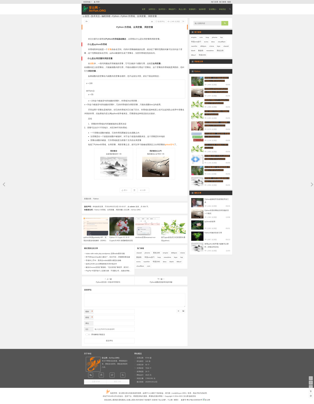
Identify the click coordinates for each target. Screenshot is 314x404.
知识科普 (202, 9)
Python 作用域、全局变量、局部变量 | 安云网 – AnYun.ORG (117, 210)
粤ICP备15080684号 (194, 400)
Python (115, 16)
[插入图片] (183, 311)
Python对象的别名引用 (213, 233)
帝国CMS (156, 262)
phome (147, 253)
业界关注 (152, 9)
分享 (144, 190)
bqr (181, 257)
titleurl (179, 262)
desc (165, 262)
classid (139, 253)
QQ (86, 329)
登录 (98, 2)
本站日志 (222, 9)
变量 (110, 49)
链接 (229, 2)
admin (132, 207)
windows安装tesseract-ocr (145, 237)
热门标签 (222, 2)
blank (172, 262)
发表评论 (161, 21)
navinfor (147, 262)
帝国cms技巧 (149, 257)
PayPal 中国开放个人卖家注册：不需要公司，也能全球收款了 (109, 271)
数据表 (139, 257)
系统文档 (156, 253)
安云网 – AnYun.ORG (97, 9)
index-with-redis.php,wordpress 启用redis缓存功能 (105, 253)
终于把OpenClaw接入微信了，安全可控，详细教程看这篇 (108, 257)
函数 (92, 63)
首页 (143, 9)
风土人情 (182, 9)
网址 (87, 323)
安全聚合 (212, 9)
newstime (167, 257)
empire (165, 253)
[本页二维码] (311, 396)
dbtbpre (174, 253)
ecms (138, 262)
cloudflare (140, 266)
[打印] (152, 21)
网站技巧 (172, 9)
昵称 (89, 311)
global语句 (169, 144)
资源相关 (192, 9)
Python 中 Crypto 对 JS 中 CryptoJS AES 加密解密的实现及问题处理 (121, 240)
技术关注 (162, 9)
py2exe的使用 (209, 221)
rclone (182, 253)
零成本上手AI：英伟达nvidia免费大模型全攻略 (103, 260)
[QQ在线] (101, 375)
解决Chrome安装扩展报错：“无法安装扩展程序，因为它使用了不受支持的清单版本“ (118, 267)
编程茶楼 (106, 16)
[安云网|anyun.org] (206, 400)
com (148, 266)
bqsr (175, 257)
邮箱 (89, 317)
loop (159, 257)
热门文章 (214, 2)
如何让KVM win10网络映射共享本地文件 (101, 264)
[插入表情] (178, 311)
